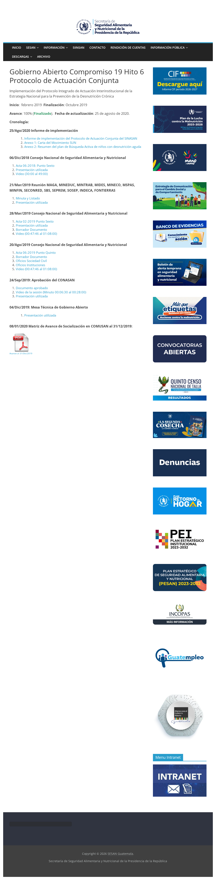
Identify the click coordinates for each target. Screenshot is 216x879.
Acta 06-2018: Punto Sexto (35, 165)
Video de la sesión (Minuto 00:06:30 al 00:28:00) (51, 292)
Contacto (97, 47)
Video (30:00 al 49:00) (32, 174)
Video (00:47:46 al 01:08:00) (36, 233)
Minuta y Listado (28, 198)
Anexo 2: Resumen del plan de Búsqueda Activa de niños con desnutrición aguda (82, 146)
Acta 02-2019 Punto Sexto (35, 221)
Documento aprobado (32, 288)
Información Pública (168, 47)
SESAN (30, 47)
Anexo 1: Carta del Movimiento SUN (50, 142)
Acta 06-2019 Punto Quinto (36, 252)
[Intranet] (180, 767)
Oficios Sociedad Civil (31, 261)
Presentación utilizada (32, 170)
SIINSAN (78, 47)
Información (54, 47)
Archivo (43, 57)
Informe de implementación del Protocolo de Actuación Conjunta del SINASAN (80, 138)
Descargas (20, 57)
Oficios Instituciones (30, 265)
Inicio (16, 47)
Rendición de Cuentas (128, 47)
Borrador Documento (31, 229)
